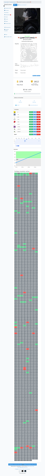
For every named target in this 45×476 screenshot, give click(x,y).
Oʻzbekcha (17, 469)
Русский (20, 469)
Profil (16, 4)
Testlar (6, 16)
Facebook (38, 75)
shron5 (18, 105)
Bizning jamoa (7, 27)
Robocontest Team (30, 466)
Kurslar (6, 19)
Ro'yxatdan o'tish (8, 36)
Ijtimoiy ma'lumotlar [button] (22, 4)
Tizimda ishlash (8, 23)
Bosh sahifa (6, 2)
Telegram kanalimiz (6, 30)
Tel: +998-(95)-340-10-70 (22, 467)
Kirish (6, 34)
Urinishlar (6, 12)
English (23, 469)
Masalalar (7, 10)
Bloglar (6, 21)
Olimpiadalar (8, 14)
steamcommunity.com (34, 105)
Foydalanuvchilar (13, 2)
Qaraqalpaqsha (27, 469)
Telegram (34, 75)
